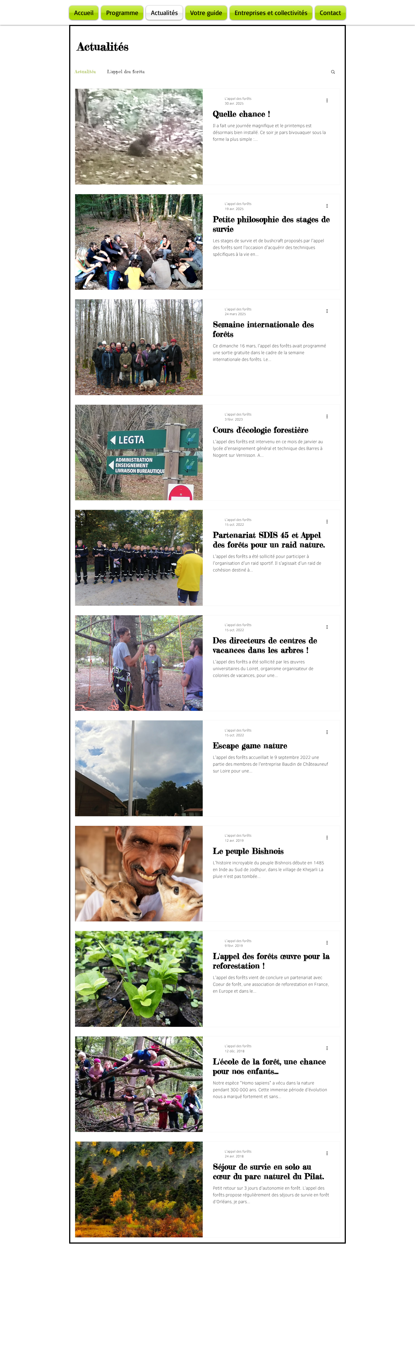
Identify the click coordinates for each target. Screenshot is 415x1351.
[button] (333, 72)
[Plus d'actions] (329, 100)
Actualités (85, 71)
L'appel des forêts (126, 71)
